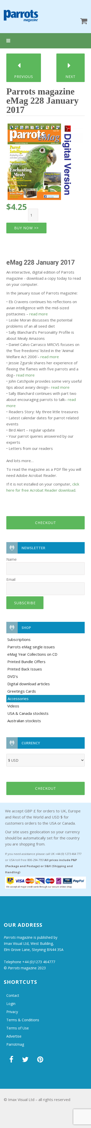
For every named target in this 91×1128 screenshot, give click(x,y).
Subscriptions (19, 639)
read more (38, 313)
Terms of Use (17, 1028)
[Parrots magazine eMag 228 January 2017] (45, 160)
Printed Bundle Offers (26, 661)
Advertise (13, 1036)
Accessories (18, 698)
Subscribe (25, 602)
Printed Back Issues (24, 669)
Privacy (12, 1011)
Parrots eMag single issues (31, 646)
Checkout (45, 522)
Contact (12, 995)
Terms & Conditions (22, 1019)
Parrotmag (15, 1044)
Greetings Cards (21, 691)
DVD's (12, 676)
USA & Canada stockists (28, 713)
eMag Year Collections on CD (32, 654)
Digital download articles (28, 683)
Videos (13, 705)
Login (10, 1003)
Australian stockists (24, 720)
